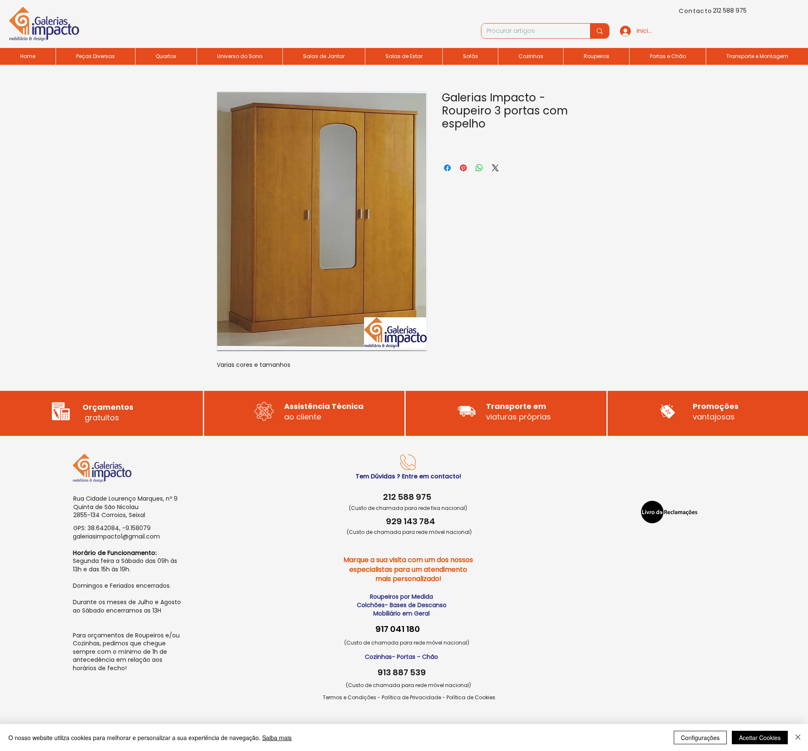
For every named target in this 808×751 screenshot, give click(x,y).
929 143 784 (410, 521)
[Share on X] (495, 168)
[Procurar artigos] (599, 31)
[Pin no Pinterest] (463, 168)
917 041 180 (397, 629)
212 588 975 (730, 10)
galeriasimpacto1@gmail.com (116, 536)
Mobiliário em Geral (401, 613)
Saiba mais (277, 737)
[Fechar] (798, 737)
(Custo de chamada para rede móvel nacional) (409, 532)
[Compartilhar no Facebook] (447, 168)
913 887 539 (401, 672)
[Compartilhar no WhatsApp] (479, 168)
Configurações (700, 737)
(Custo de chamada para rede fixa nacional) (408, 508)
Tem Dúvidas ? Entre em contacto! (408, 476)
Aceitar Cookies (760, 737)
